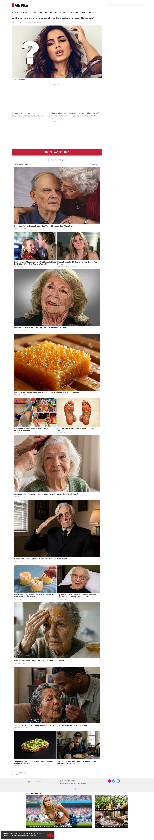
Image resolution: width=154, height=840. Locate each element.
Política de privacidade (35, 782)
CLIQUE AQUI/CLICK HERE (80, 783)
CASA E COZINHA (60, 12)
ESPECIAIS (92, 12)
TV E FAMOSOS (25, 12)
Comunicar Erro (55, 160)
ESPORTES (48, 12)
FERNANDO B (37, 23)
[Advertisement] (57, 97)
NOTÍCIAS (15, 12)
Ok (50, 835)
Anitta (16, 774)
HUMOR (83, 12)
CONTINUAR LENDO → (57, 152)
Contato (26, 782)
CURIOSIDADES (73, 12)
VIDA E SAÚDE (37, 12)
